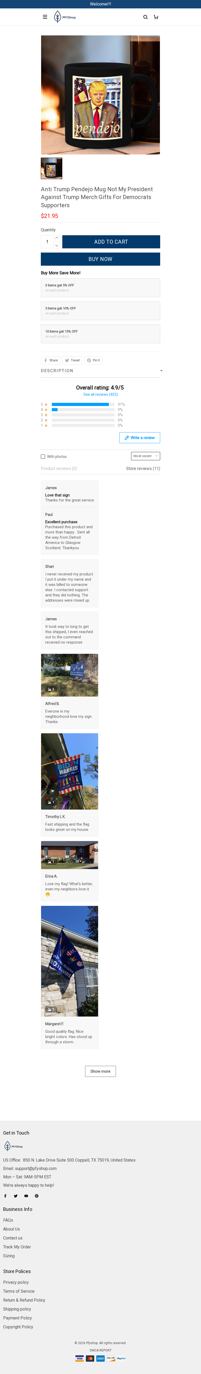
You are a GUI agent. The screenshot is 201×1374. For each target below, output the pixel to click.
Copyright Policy (18, 1326)
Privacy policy (16, 1282)
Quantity (48, 229)
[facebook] (6, 1196)
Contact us (13, 1238)
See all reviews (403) (100, 394)
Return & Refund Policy (24, 1300)
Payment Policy (17, 1318)
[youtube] (27, 1196)
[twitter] (17, 1196)
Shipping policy (17, 1309)
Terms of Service (19, 1291)
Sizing (9, 1255)
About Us (11, 1229)
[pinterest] (38, 1196)
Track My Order (17, 1246)
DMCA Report (100, 1350)
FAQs (8, 1220)
